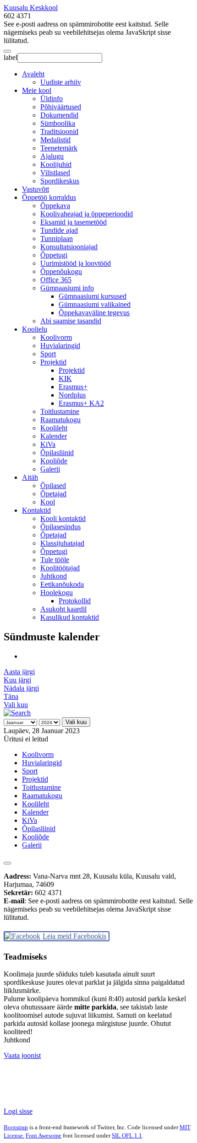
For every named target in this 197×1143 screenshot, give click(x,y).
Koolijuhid (55, 164)
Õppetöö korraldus (49, 197)
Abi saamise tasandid (70, 321)
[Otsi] (17, 713)
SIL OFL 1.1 (127, 1135)
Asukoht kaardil (63, 609)
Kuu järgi (17, 680)
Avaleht (33, 74)
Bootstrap (16, 1127)
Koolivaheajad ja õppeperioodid (86, 214)
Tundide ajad (59, 230)
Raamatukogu (60, 420)
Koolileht (53, 428)
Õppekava (55, 205)
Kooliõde (53, 461)
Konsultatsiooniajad (69, 247)
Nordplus (72, 395)
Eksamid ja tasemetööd (73, 222)
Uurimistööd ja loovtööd (75, 263)
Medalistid (55, 140)
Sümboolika (57, 123)
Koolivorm (56, 337)
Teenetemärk (58, 148)
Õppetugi (53, 255)
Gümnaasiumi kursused (92, 296)
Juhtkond (53, 576)
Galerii (50, 469)
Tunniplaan (56, 238)
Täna (11, 696)
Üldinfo (51, 98)
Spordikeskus (59, 181)
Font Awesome (43, 1135)
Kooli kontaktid (63, 518)
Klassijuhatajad (62, 543)
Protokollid (75, 601)
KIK (65, 378)
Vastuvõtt (35, 189)
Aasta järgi (19, 672)
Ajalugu (52, 156)
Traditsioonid (59, 131)
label (10, 57)
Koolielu (34, 329)
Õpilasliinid (57, 452)
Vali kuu (16, 704)
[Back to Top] (7, 863)
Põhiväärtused (60, 107)
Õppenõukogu (61, 271)
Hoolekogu (56, 592)
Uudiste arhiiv (60, 82)
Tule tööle (54, 559)
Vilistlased (55, 173)
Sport (48, 354)
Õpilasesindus (60, 527)
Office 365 (55, 280)
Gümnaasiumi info (67, 288)
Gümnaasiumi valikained (95, 304)
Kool (47, 502)
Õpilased (53, 485)
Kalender (53, 436)
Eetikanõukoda (62, 584)
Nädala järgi (21, 688)
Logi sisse (18, 1111)
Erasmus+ (73, 387)
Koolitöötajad (60, 568)
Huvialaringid (60, 345)
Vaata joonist (22, 1055)
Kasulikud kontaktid (69, 617)
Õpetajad (53, 494)
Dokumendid (59, 115)
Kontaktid (36, 510)
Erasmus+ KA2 (81, 403)
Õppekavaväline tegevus (94, 313)
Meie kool (36, 90)
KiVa (47, 444)
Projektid (53, 362)
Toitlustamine (59, 411)
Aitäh (30, 477)
